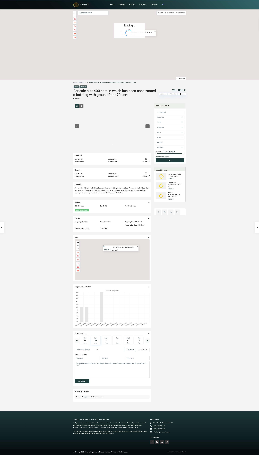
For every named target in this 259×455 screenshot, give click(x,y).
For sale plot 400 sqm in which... (123, 247)
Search (170, 160)
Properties (142, 4)
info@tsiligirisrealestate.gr (161, 432)
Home (112, 4)
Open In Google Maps (81, 210)
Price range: (159, 151)
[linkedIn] (171, 212)
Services (132, 4)
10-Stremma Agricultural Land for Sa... (175, 184)
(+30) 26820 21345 (159, 426)
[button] (131, 42)
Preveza (77, 98)
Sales (76, 86)
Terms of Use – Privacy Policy (176, 452)
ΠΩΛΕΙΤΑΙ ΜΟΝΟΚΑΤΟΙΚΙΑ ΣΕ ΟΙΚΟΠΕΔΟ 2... (174, 194)
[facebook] (158, 212)
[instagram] (177, 212)
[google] (164, 212)
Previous (77, 341)
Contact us (154, 4)
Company (122, 4)
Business (81, 82)
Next (147, 341)
